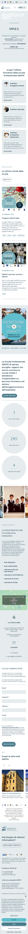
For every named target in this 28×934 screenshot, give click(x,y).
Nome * (4, 688)
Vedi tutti (7, 179)
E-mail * (4, 715)
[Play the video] (14, 326)
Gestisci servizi (14, 915)
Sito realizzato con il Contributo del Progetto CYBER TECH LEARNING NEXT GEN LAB (14, 859)
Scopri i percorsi (9, 395)
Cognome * (5, 697)
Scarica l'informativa (14, 819)
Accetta (14, 920)
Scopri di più (8, 100)
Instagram (15, 348)
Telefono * (5, 706)
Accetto (14, 603)
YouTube (23, 348)
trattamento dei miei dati (10, 727)
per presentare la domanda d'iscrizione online (14, 39)
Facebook (5, 348)
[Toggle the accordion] (2, 562)
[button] (25, 896)
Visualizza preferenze (14, 928)
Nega (14, 924)
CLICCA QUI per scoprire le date (14, 48)
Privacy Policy (17, 932)
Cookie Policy (10, 932)
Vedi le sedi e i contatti (12, 845)
